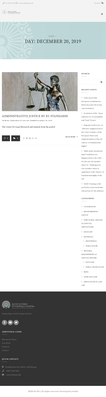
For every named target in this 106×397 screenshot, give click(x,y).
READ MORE (70, 137)
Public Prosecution (95, 267)
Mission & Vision (9, 339)
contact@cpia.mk (25, 3)
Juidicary (88, 232)
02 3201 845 (10, 3)
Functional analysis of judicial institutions (92, 223)
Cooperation (90, 207)
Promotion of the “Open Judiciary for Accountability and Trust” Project (92, 116)
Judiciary (90, 262)
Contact (5, 350)
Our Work (6, 343)
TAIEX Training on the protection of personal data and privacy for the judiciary (92, 187)
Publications (92, 246)
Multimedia (91, 241)
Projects (5, 347)
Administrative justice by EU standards (35, 116)
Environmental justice (89, 213)
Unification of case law (19, 120)
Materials (88, 237)
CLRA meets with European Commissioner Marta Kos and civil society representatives (91, 103)
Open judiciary (90, 277)
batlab (75, 391)
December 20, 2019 (44, 120)
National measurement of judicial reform (89, 254)
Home (51, 36)
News (7, 120)
